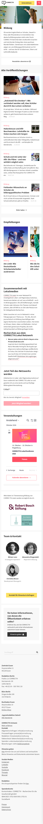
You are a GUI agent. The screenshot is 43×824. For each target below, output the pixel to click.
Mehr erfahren (7, 725)
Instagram (5, 762)
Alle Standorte (7, 718)
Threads (5, 772)
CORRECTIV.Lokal (10, 295)
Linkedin (5, 764)
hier (27, 783)
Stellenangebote (23, 744)
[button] (21, 210)
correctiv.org (8, 3)
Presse (4, 804)
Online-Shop (6, 710)
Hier (3, 751)
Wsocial (4, 775)
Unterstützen (27, 3)
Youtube (5, 767)
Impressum (6, 807)
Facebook (5, 770)
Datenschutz (6, 809)
